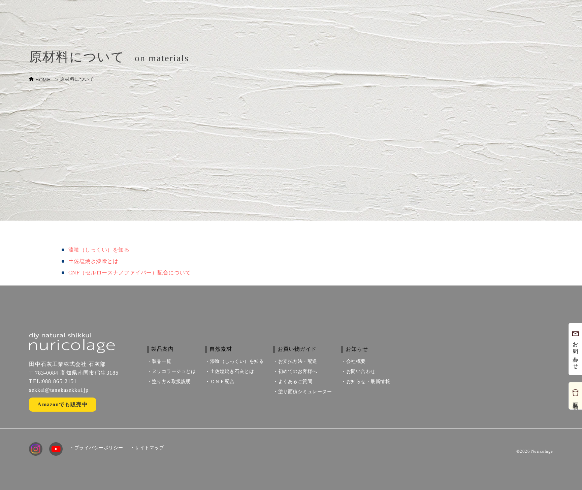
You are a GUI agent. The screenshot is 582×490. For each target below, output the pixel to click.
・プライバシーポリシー (96, 448)
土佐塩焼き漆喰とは (93, 261)
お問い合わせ (361, 371)
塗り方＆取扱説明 (171, 381)
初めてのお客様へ (297, 371)
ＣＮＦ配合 (222, 381)
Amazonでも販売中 (62, 404)
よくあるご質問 (295, 381)
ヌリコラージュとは (174, 371)
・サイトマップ (147, 448)
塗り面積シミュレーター (305, 391)
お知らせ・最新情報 (368, 381)
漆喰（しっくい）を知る (99, 250)
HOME (42, 79)
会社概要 (356, 361)
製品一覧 (161, 361)
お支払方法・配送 (297, 361)
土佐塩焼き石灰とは (232, 371)
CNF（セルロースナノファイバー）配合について (129, 272)
